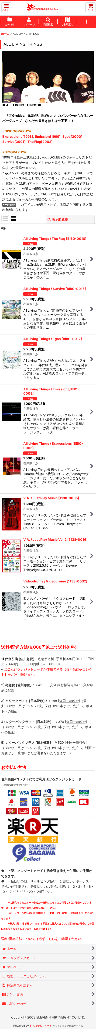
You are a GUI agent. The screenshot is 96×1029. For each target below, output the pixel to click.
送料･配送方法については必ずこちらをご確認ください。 (42, 939)
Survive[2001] (14, 142)
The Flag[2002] (40, 142)
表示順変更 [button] (60, 219)
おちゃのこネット (41, 1025)
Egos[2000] (72, 136)
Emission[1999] (48, 136)
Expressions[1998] (17, 136)
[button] (6, 7)
